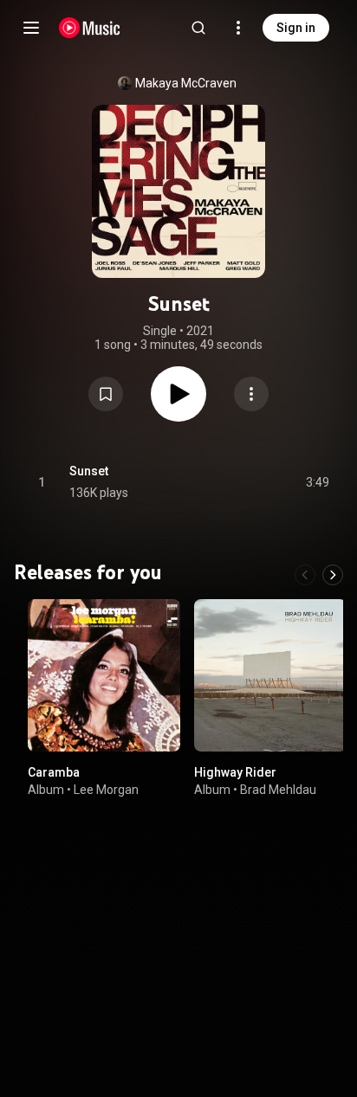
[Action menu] (251, 394)
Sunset (88, 471)
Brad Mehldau (278, 790)
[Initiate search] (198, 28)
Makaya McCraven (186, 83)
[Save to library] (105, 394)
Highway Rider (235, 772)
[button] (105, 394)
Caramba (54, 772)
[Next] (333, 575)
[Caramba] (104, 675)
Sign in (295, 28)
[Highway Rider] (270, 675)
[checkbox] (317, 482)
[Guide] (31, 27)
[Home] (89, 27)
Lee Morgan (106, 790)
